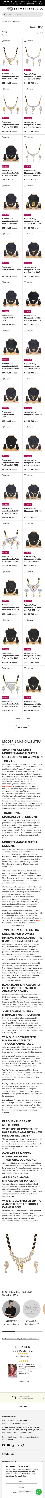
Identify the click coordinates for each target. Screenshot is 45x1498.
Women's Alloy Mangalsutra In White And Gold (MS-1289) (10, 124)
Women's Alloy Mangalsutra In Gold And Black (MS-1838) (10, 366)
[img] (22, 1353)
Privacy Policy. (20, 1476)
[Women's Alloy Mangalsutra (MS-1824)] (11, 298)
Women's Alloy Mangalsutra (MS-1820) (9, 414)
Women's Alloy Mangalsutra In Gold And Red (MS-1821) (32, 462)
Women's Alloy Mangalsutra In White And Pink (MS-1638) (10, 558)
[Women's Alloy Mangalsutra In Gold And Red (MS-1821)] (33, 443)
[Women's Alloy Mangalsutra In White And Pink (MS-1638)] (11, 539)
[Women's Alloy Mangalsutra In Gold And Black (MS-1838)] (11, 347)
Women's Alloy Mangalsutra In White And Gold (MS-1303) (32, 76)
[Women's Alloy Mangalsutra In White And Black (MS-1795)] (11, 588)
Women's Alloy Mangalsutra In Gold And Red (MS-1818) (10, 510)
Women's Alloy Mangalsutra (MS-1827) (33, 413)
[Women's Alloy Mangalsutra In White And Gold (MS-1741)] (33, 539)
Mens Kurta (11, 1321)
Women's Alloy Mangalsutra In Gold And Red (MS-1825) (10, 221)
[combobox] (22, 14)
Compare (33, 27)
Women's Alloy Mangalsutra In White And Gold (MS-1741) (32, 559)
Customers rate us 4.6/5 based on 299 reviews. (20, 1339)
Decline (21, 1487)
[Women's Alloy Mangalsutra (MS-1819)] (11, 250)
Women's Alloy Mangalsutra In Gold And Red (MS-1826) (32, 269)
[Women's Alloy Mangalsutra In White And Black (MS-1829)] (33, 298)
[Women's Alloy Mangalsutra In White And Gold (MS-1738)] (11, 636)
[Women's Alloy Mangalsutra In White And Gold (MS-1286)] (11, 57)
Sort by (4, 32)
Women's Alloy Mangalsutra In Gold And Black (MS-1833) (32, 221)
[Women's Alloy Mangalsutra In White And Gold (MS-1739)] (33, 684)
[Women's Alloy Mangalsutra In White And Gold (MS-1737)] (33, 636)
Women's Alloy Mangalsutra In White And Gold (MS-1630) (10, 703)
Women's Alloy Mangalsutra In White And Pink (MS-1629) (32, 607)
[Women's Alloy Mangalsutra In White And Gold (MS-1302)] (33, 153)
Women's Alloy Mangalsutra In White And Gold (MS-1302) (32, 173)
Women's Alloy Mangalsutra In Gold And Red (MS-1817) (32, 366)
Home (4, 21)
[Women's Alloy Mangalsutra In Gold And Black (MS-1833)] (33, 202)
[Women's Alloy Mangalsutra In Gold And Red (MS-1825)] (11, 202)
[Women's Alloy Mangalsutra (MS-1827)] (33, 395)
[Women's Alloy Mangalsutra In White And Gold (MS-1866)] (11, 153)
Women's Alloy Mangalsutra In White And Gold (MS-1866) (10, 172)
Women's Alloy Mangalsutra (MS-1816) (33, 510)
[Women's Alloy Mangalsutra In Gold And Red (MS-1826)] (33, 250)
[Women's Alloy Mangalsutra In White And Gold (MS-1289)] (11, 105)
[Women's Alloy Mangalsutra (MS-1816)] (33, 491)
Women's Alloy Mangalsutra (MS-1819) (11, 268)
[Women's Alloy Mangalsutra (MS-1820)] (11, 395)
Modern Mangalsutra (14, 21)
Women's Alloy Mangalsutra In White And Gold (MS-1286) (10, 76)
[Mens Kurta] (11, 1309)
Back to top (23, 1406)
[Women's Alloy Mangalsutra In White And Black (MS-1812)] (11, 443)
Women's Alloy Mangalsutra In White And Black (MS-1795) (10, 607)
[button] (4, 1366)
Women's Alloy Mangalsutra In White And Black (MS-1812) (10, 462)
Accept (21, 1482)
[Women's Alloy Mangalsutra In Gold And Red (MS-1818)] (11, 491)
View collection (30, 1324)
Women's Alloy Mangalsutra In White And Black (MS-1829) (32, 317)
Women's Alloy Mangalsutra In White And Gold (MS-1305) (32, 124)
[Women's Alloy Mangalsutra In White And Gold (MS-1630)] (11, 684)
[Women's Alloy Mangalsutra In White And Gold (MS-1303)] (33, 57)
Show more (22, 727)
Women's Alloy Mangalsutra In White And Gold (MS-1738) (10, 655)
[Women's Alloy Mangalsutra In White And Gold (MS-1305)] (33, 105)
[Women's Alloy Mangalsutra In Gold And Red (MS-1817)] (33, 347)
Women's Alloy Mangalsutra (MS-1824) (9, 317)
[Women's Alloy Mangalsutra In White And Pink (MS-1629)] (33, 588)
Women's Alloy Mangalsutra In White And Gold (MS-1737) (32, 655)
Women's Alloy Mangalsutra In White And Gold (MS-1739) (32, 704)
